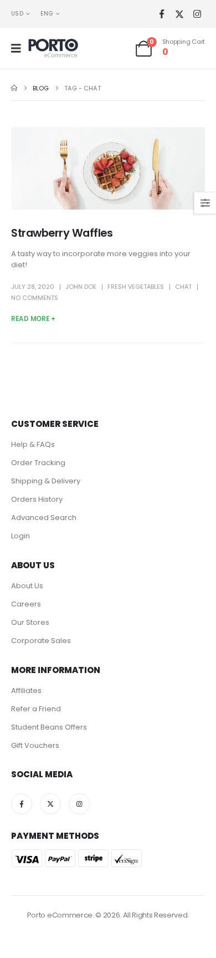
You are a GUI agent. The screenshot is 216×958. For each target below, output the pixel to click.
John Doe (80, 286)
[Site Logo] (53, 48)
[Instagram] (197, 14)
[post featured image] (108, 168)
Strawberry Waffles (61, 233)
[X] (179, 14)
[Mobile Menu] (19, 48)
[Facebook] (161, 14)
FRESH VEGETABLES (135, 286)
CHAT (183, 286)
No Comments (34, 297)
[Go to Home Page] (14, 88)
